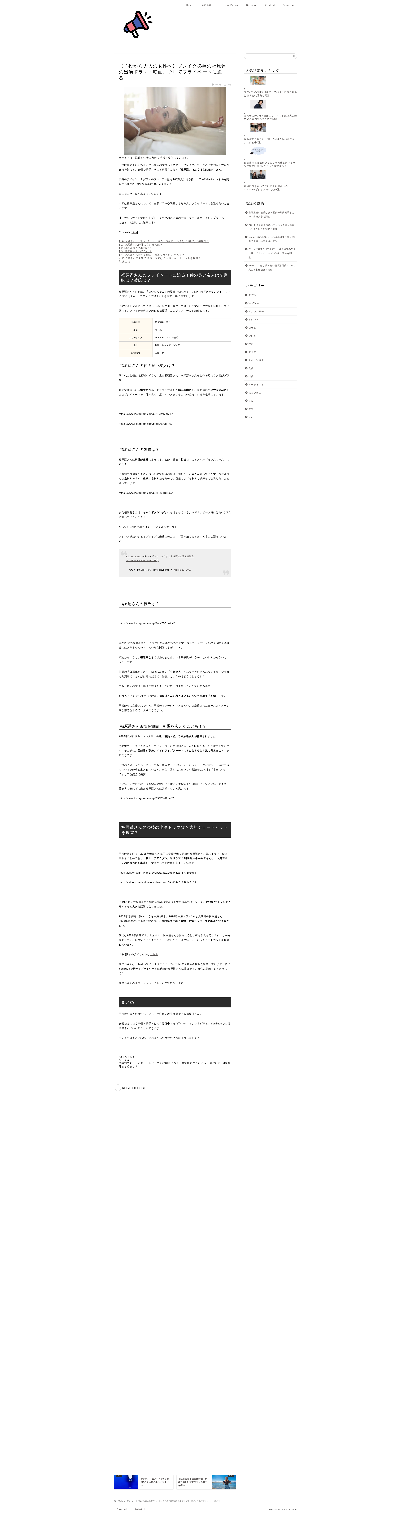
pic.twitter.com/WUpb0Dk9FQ (142, 560)
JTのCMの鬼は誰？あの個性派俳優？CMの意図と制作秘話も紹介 (272, 267)
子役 (251, 400)
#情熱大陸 (179, 556)
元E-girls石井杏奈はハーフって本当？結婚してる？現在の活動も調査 (272, 227)
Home (189, 5)
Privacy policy (123, 1509)
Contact (270, 5)
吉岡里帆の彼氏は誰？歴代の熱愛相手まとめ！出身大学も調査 (271, 214)
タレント (254, 319)
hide (134, 232)
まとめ (124, 261)
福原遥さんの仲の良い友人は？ (141, 244)
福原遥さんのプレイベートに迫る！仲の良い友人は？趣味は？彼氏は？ (164, 241)
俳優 (251, 376)
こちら (154, 954)
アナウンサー (256, 311)
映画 (251, 343)
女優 (122, 60)
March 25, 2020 (183, 569)
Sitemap (251, 5)
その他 (252, 335)
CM (251, 417)
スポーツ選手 (256, 360)
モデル (252, 295)
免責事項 (206, 5)
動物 (251, 409)
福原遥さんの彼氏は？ (135, 251)
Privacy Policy (229, 5)
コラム (252, 327)
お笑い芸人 (255, 392)
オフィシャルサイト (147, 983)
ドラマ (252, 352)
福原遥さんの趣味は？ (135, 248)
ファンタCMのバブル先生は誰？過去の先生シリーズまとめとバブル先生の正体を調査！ (272, 253)
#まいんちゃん (133, 556)
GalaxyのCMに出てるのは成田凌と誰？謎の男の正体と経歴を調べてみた (273, 239)
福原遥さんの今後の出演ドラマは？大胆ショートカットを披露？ (160, 258)
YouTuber (254, 303)
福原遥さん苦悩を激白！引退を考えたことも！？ (151, 254)
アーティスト (256, 384)
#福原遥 (189, 556)
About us (289, 5)
